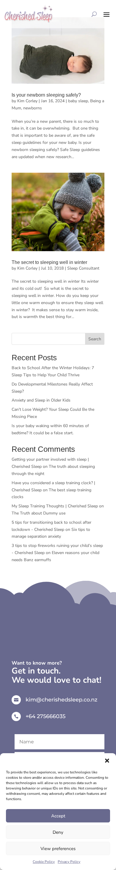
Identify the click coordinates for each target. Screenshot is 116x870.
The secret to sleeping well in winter (49, 262)
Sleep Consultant (83, 268)
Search (94, 339)
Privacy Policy (69, 861)
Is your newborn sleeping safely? (46, 94)
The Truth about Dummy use (38, 513)
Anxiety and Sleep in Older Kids (41, 400)
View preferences (58, 849)
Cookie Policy (44, 861)
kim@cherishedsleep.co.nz (61, 699)
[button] (107, 761)
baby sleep (78, 101)
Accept (58, 816)
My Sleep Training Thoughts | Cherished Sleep (55, 506)
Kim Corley (27, 101)
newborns (32, 108)
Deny (58, 832)
